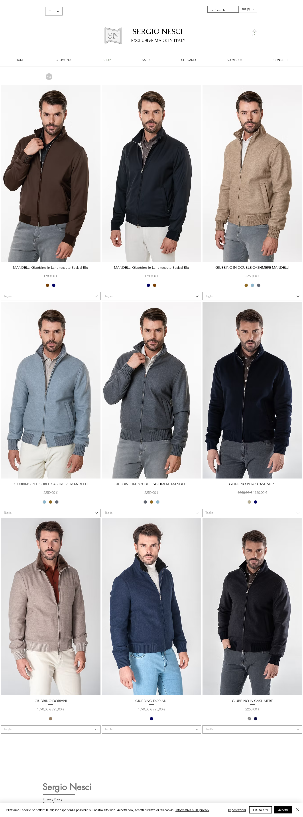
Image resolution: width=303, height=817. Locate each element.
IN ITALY (176, 40)
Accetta (283, 810)
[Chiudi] (297, 809)
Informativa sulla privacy (192, 810)
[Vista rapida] (50, 173)
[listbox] (248, 9)
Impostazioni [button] (237, 810)
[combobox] (50, 296)
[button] (248, 9)
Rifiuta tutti (260, 810)
